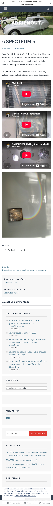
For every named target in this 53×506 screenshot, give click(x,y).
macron (18, 460)
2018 (12, 452)
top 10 (19, 467)
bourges (9, 455)
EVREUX (37, 455)
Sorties (6, 267)
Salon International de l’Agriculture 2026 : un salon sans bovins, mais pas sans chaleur (28, 342)
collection (24, 455)
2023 (20, 452)
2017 (7, 452)
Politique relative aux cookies (25, 496)
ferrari (42, 455)
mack (24, 270)
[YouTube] (8, 418)
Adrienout (26, 23)
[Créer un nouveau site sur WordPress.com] (26, 3)
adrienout (20, 48)
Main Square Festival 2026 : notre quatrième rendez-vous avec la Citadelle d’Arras (24, 323)
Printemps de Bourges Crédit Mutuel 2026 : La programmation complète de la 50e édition (28, 364)
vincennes (26, 467)
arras (32, 452)
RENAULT (27, 464)
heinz (19, 270)
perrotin (34, 270)
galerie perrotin (10, 270)
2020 (16, 452)
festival (10, 460)
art (36, 452)
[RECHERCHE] (48, 9)
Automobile (42, 452)
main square (26, 460)
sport (14, 467)
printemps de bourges (15, 464)
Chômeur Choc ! (16, 281)
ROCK (34, 464)
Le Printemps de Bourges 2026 (22, 333)
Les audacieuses (13, 291)
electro (31, 455)
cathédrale (17, 455)
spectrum (42, 270)
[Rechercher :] (20, 433)
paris (29, 270)
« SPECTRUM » (18, 41)
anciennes (26, 452)
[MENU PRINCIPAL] (5, 9)
